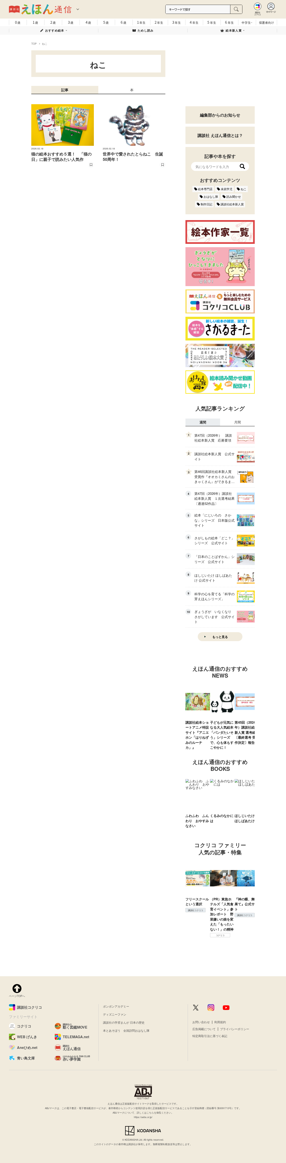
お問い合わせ (201, 1022)
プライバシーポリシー (234, 1029)
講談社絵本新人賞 (232, 204)
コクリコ (220, 935)
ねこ (243, 189)
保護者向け (266, 22)
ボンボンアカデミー (116, 1006)
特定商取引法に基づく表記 (209, 1036)
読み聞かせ (233, 196)
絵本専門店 (205, 189)
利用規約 (220, 1022)
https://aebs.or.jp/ (143, 1117)
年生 (141, 22)
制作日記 (206, 204)
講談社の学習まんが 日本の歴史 (124, 1022)
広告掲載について (204, 1029)
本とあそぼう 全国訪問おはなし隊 (126, 1030)
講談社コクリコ (195, 910)
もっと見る (220, 636)
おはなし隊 (211, 196)
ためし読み (146, 30)
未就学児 (226, 189)
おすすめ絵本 (54, 30)
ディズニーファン (114, 1014)
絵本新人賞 (234, 30)
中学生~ (247, 22)
